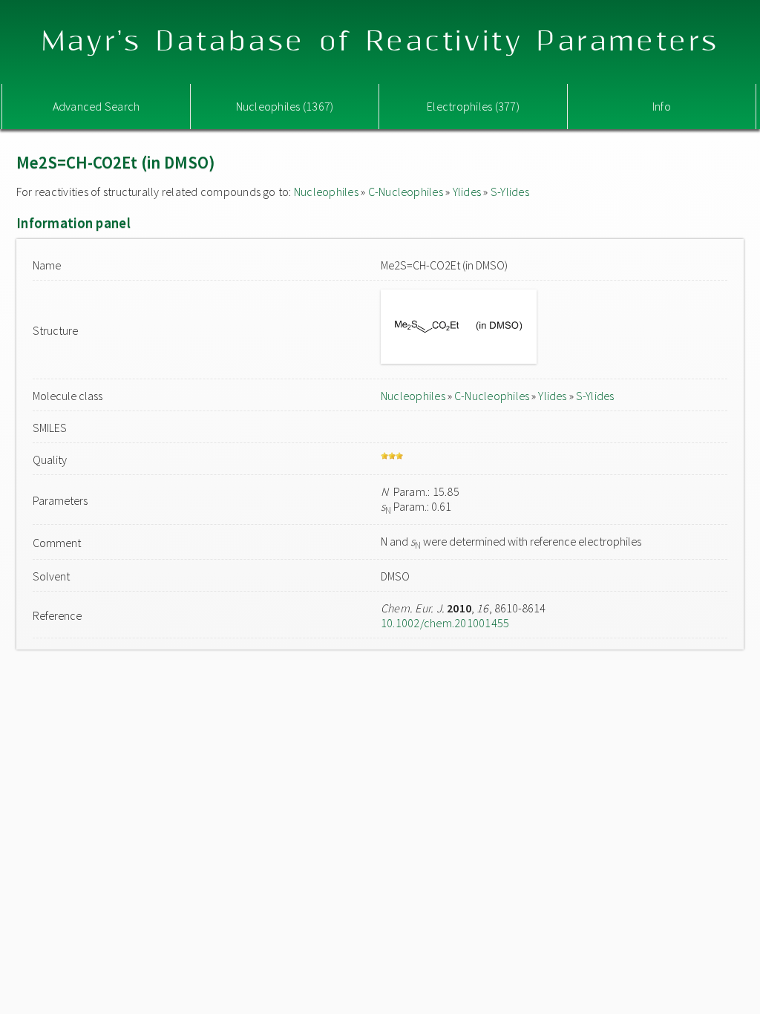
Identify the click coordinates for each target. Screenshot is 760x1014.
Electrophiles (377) (473, 106)
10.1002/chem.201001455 (445, 622)
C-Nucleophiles (405, 191)
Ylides (467, 191)
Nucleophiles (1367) (285, 106)
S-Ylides (510, 191)
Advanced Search (96, 106)
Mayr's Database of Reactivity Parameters (380, 42)
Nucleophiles (326, 191)
